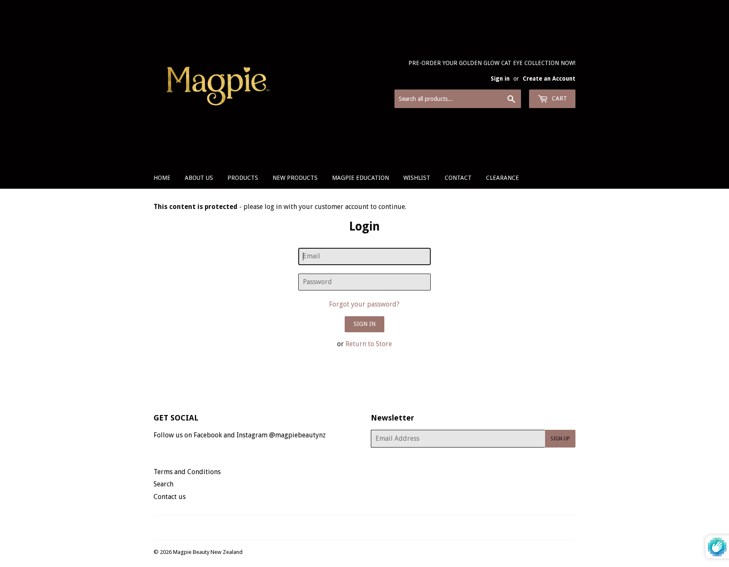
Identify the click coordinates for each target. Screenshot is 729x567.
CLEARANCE (502, 177)
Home (162, 177)
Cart (558, 98)
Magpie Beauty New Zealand (208, 552)
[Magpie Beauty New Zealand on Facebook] (355, 528)
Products (242, 177)
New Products (295, 177)
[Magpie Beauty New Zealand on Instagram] (370, 528)
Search (163, 484)
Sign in (500, 78)
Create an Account (549, 78)
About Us (199, 177)
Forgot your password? (364, 304)
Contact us (170, 497)
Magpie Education (360, 177)
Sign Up (560, 439)
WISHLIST (416, 177)
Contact (458, 177)
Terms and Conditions (187, 472)
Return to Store (369, 344)
